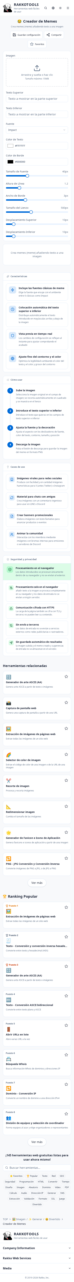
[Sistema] (60, 8)
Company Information (19, 1248)
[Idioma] (53, 8)
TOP (5, 1219)
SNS (62, 1193)
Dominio (46, 1187)
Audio (24, 1193)
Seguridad (10, 1181)
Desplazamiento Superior (21, 219)
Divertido (37, 1204)
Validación (29, 1198)
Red (54, 1175)
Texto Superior (14, 92)
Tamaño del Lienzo (17, 207)
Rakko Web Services (17, 1258)
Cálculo (13, 1193)
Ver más (37, 883)
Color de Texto (14, 139)
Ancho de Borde (15, 195)
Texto (44, 1175)
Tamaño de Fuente (17, 171)
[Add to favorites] (66, 676)
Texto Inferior (14, 108)
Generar (52, 1193)
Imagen (10, 55)
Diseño (8, 1187)
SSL (53, 1198)
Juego (62, 1198)
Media (7, 1268)
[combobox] (37, 129)
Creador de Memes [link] (14, 1223)
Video (58, 1187)
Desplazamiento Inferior (20, 232)
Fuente (10, 123)
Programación (26, 1181)
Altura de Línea (15, 183)
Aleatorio (33, 1187)
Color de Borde (15, 155)
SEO (62, 1175)
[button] (37, 72)
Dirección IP (37, 1193)
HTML (41, 1181)
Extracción (14, 1198)
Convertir (52, 1181)
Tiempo (65, 1181)
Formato (43, 1198)
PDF (67, 1187)
